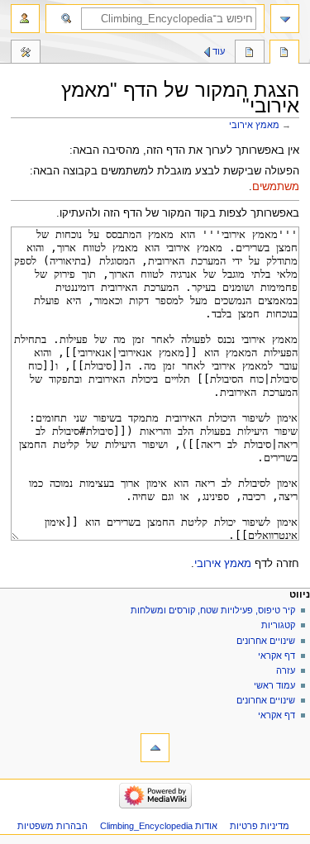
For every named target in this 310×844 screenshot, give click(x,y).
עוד (218, 51)
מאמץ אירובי (254, 125)
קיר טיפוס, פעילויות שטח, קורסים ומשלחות (213, 610)
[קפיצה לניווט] (284, 18)
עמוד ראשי (274, 685)
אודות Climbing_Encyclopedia (158, 826)
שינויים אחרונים (265, 641)
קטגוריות (277, 625)
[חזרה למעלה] (155, 747)
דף (284, 54)
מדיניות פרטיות (259, 826)
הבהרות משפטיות (52, 826)
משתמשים (275, 187)
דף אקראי (276, 655)
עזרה (285, 670)
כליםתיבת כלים (26, 54)
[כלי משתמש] (25, 18)
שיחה (250, 54)
